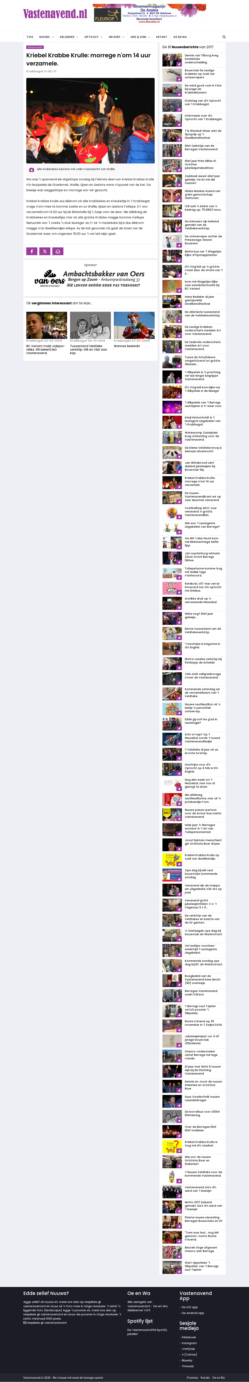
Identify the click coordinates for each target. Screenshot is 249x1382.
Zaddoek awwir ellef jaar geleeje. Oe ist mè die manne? (202, 179)
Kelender (67, 37)
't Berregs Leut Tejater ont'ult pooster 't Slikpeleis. (200, 1009)
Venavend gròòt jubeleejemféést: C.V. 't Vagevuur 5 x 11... (201, 903)
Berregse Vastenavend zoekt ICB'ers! (201, 992)
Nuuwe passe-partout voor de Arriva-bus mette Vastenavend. (203, 813)
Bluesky (187, 1360)
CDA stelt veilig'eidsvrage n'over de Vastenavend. (203, 675)
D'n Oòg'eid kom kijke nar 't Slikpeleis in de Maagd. (202, 389)
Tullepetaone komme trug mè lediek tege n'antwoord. (203, 572)
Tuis (29, 37)
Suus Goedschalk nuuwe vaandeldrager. (202, 1098)
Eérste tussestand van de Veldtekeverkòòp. (203, 630)
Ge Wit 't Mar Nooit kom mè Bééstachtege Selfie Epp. (201, 541)
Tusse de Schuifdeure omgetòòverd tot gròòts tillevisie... (202, 360)
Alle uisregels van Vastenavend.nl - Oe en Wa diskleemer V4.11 (147, 1306)
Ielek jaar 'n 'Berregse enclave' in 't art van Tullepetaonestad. (200, 828)
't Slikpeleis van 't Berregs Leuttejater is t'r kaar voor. (203, 404)
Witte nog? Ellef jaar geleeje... (199, 615)
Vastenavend (35, 47)
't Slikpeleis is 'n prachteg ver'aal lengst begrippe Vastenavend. (202, 375)
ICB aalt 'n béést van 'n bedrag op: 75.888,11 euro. (203, 208)
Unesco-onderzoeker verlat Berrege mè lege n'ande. (201, 1054)
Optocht (91, 37)
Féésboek (189, 1337)
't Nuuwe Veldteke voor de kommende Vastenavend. (203, 1174)
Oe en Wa (180, 37)
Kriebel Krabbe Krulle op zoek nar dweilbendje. (202, 857)
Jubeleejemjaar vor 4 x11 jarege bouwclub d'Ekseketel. (202, 1039)
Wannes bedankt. (127, 346)
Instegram (189, 1343)
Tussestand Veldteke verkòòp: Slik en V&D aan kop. (88, 349)
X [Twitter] (189, 1354)
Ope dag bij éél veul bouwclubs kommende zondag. (201, 873)
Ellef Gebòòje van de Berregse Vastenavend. (201, 147)
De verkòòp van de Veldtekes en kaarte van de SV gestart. (202, 919)
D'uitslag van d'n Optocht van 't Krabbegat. (203, 102)
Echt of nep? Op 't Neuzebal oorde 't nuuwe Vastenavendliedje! (202, 737)
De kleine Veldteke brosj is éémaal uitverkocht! (203, 449)
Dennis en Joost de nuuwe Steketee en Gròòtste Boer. (203, 1085)
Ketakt (161, 37)
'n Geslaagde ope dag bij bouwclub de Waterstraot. (204, 932)
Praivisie (192, 1377)
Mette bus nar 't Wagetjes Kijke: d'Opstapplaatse (203, 253)
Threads (188, 1366)
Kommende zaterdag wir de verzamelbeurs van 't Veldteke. (202, 692)
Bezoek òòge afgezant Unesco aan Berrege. (201, 1249)
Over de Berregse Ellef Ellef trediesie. (200, 1128)
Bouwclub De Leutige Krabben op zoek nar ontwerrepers (200, 73)
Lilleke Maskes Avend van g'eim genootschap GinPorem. (202, 194)
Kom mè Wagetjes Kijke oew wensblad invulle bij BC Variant (202, 285)
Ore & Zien (138, 37)
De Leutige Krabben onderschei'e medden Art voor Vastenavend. (203, 330)
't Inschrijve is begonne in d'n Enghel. (202, 645)
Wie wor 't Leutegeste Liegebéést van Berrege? (202, 525)
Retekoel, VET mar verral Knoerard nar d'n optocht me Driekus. (203, 587)
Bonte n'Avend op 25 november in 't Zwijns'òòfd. (203, 1023)
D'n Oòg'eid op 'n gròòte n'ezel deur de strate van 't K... (204, 270)
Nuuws (44, 37)
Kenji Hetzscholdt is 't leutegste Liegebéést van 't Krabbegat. (203, 421)
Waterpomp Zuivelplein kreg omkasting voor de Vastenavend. (202, 436)
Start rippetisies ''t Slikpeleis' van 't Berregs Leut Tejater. (202, 1266)
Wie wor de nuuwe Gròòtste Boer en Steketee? (198, 1160)
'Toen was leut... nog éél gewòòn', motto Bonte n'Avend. (202, 1236)
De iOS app (190, 1307)
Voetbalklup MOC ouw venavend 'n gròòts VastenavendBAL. (201, 511)
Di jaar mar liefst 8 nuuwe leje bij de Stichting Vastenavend (203, 1070)
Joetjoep (188, 1349)
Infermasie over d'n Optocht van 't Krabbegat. (203, 117)
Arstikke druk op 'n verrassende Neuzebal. (201, 600)
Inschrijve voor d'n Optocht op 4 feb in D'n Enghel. (201, 768)
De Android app (193, 1313)
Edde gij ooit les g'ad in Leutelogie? (201, 721)
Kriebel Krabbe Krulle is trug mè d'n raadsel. (201, 1143)
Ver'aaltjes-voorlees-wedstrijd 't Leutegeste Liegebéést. (201, 949)
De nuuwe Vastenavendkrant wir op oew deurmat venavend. (203, 496)
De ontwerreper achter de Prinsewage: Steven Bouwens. (203, 239)
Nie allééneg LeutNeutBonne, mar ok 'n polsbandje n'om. (203, 798)
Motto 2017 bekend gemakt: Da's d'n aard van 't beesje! (203, 1205)
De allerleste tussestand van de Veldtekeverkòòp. (202, 313)
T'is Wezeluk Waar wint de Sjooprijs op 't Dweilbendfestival (203, 134)
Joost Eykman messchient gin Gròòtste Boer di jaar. (203, 842)
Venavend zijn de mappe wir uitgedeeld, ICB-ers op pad (203, 889)
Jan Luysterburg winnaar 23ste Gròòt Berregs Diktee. (202, 556)
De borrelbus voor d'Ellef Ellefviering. (202, 1113)
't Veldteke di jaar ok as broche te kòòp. (201, 751)
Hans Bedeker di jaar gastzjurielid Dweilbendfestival (199, 300)
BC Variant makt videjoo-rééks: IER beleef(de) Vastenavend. (45, 349)
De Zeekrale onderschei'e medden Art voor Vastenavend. (203, 345)
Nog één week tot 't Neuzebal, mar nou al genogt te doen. (200, 783)
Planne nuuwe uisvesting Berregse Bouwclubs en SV (204, 1219)
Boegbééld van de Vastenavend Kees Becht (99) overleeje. (202, 979)
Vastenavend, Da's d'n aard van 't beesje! (200, 1189)
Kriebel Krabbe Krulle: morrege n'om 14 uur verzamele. (88, 59)
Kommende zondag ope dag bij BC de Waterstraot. (204, 962)
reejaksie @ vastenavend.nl (46, 1323)
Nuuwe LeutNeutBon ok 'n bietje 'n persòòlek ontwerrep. (202, 707)
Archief (115, 37)
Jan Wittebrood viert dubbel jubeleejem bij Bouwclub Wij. (200, 466)
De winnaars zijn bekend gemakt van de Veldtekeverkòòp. (202, 224)
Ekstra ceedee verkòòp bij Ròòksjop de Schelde (203, 660)
